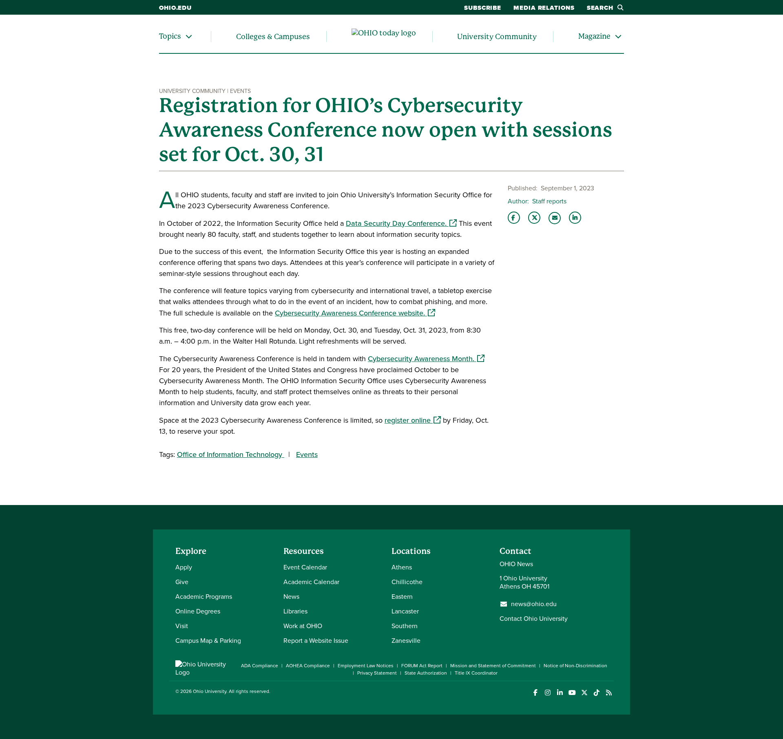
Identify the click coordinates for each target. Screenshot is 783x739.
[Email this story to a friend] (555, 218)
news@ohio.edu (534, 604)
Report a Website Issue (315, 640)
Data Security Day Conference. (401, 223)
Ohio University (209, 691)
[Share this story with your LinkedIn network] (575, 218)
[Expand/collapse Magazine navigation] (618, 36)
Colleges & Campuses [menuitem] (273, 36)
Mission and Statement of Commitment (493, 665)
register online (413, 420)
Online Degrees (197, 611)
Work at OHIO (302, 626)
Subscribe (482, 7)
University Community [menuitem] (497, 36)
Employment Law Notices (366, 665)
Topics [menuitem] (170, 36)
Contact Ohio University (534, 618)
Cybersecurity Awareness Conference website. (355, 313)
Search (600, 7)
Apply (183, 567)
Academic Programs (203, 596)
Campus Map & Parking (208, 640)
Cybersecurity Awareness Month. (426, 358)
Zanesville (406, 640)
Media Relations (544, 7)
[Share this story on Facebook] (514, 218)
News (291, 596)
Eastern (402, 596)
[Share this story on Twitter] (534, 218)
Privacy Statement (377, 673)
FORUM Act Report (421, 665)
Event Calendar (305, 567)
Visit (181, 626)
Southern (405, 626)
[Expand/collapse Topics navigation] (189, 36)
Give (181, 582)
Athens (402, 567)
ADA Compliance (259, 665)
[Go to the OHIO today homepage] (384, 37)
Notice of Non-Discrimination (575, 665)
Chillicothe (407, 582)
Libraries (295, 611)
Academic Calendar (311, 582)
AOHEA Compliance (308, 665)
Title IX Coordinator (476, 673)
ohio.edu (175, 7)
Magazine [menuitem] (594, 36)
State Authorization (426, 673)
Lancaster (405, 611)
